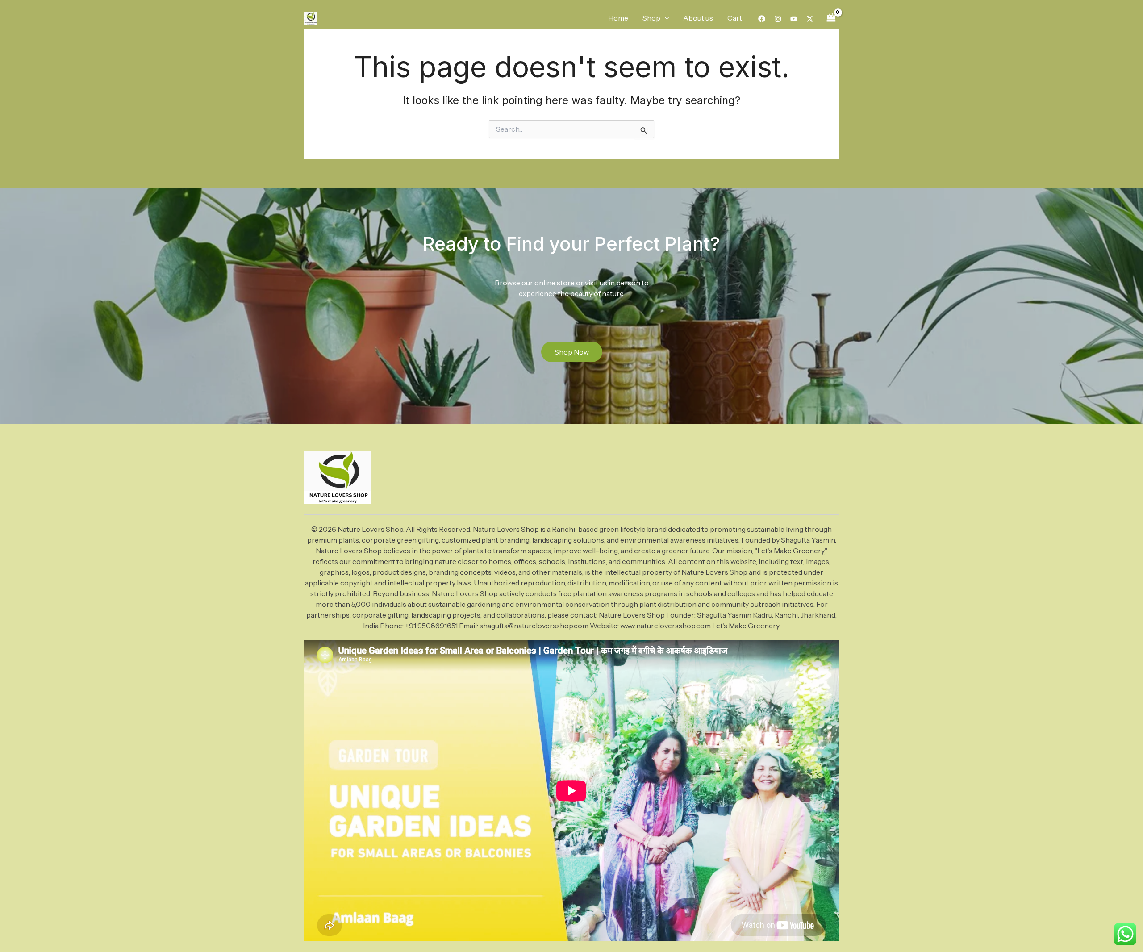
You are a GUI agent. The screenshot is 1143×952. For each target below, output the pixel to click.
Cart (734, 17)
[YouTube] (793, 18)
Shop (651, 17)
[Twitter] (809, 18)
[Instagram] (777, 18)
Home (618, 17)
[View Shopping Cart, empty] (830, 17)
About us (698, 17)
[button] (664, 18)
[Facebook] (761, 18)
